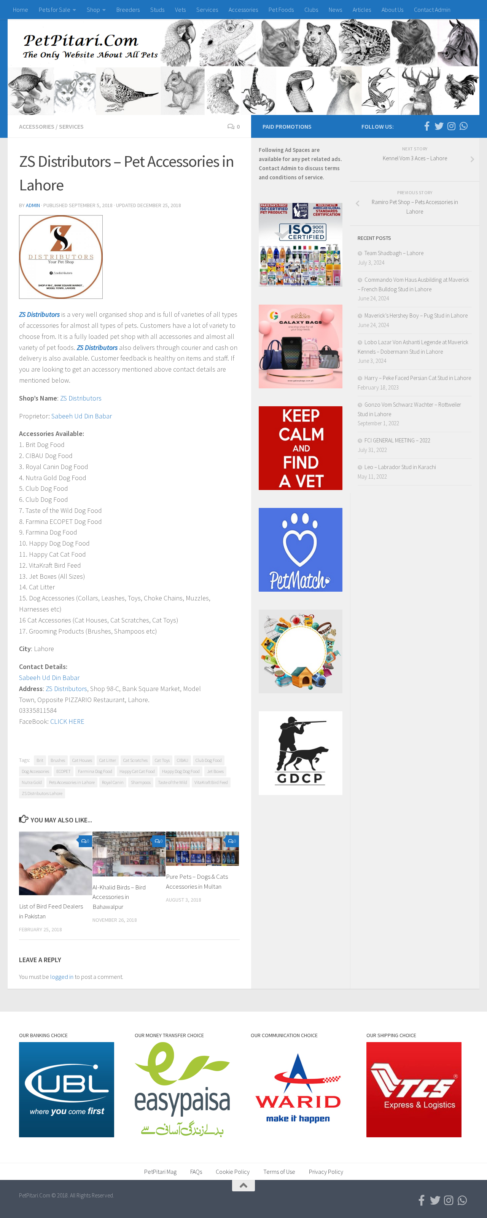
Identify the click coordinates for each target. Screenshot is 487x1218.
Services (207, 9)
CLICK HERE (67, 721)
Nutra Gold (32, 782)
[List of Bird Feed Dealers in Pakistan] (55, 864)
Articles (362, 9)
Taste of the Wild (172, 782)
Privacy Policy (326, 1171)
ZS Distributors (39, 314)
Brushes (58, 760)
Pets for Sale (54, 9)
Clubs (311, 9)
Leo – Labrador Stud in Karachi (400, 467)
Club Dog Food (209, 760)
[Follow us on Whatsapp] (463, 126)
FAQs (196, 1171)
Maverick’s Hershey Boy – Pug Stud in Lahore (416, 315)
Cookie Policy (233, 1171)
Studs (157, 9)
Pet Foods (281, 9)
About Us (392, 9)
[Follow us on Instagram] (451, 126)
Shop (93, 9)
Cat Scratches (135, 760)
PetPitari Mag (160, 1171)
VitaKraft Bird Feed (211, 782)
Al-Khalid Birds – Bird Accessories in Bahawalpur (119, 897)
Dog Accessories (35, 771)
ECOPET (63, 771)
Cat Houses (82, 760)
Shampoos (141, 782)
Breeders (128, 9)
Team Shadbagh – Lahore (393, 253)
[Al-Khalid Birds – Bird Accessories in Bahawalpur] (129, 854)
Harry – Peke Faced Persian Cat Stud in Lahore (417, 378)
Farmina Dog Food (95, 771)
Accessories (243, 9)
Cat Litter (107, 760)
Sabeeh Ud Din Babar (81, 416)
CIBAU (182, 760)
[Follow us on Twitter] (439, 126)
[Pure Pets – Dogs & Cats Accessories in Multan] (202, 849)
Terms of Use (279, 1171)
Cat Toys (162, 760)
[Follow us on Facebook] (426, 126)
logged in (61, 976)
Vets (180, 9)
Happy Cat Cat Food (137, 771)
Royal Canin (113, 782)
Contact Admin (432, 9)
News (335, 9)
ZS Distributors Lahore (42, 793)
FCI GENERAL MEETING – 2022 (397, 440)
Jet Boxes (215, 771)
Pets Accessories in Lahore (72, 782)
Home (20, 9)
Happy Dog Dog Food (181, 771)
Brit (40, 760)
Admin (33, 205)
